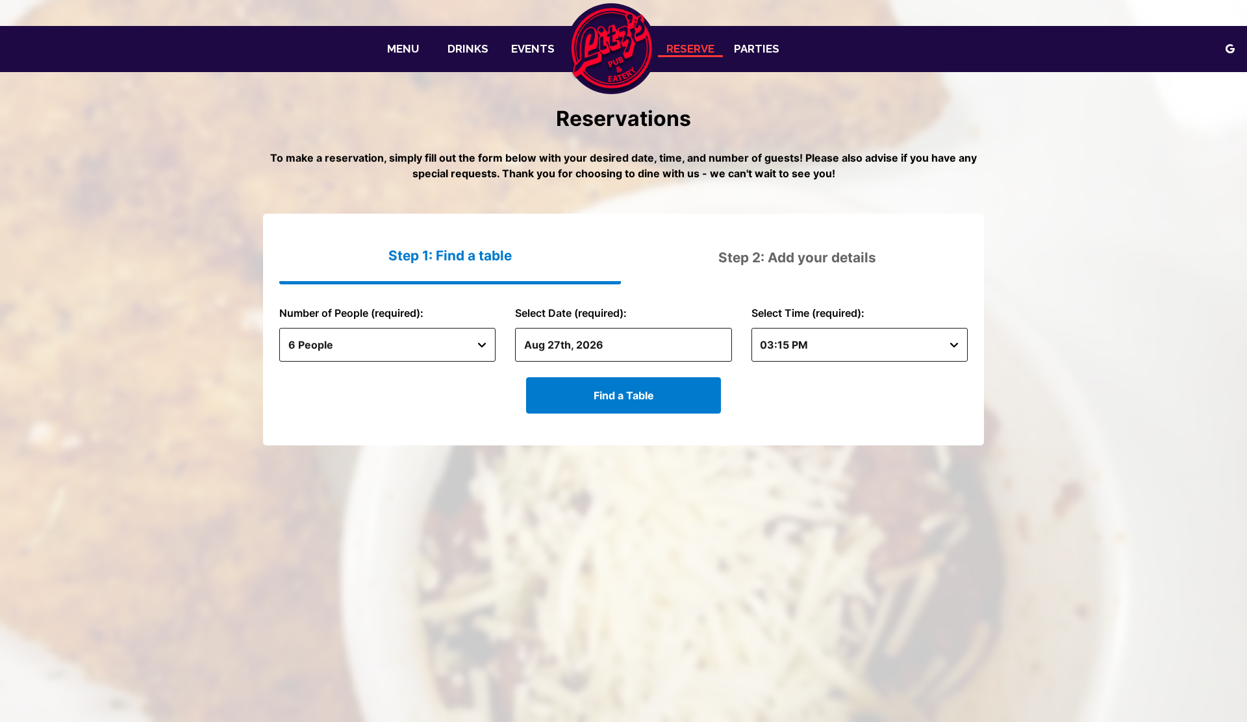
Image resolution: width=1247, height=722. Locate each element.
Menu (403, 48)
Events (533, 48)
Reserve (690, 48)
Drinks (467, 48)
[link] (611, 48)
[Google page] (1230, 48)
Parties (756, 48)
